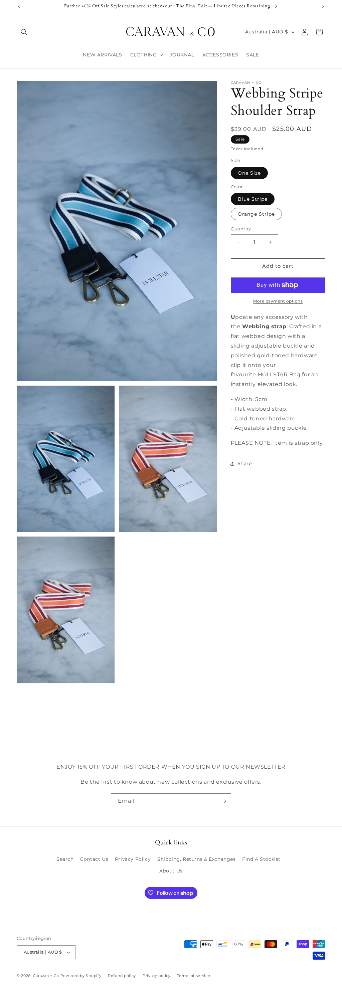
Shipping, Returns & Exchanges (196, 859)
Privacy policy (157, 975)
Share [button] (244, 463)
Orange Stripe (256, 214)
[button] (24, 32)
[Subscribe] (223, 801)
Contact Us (94, 859)
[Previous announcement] (19, 6)
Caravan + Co (46, 975)
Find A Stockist (261, 859)
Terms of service (193, 975)
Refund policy (122, 975)
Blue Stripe (253, 199)
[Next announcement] (323, 6)
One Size (249, 173)
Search (65, 859)
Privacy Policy (133, 859)
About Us (171, 871)
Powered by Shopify (81, 975)
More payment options (278, 301)
